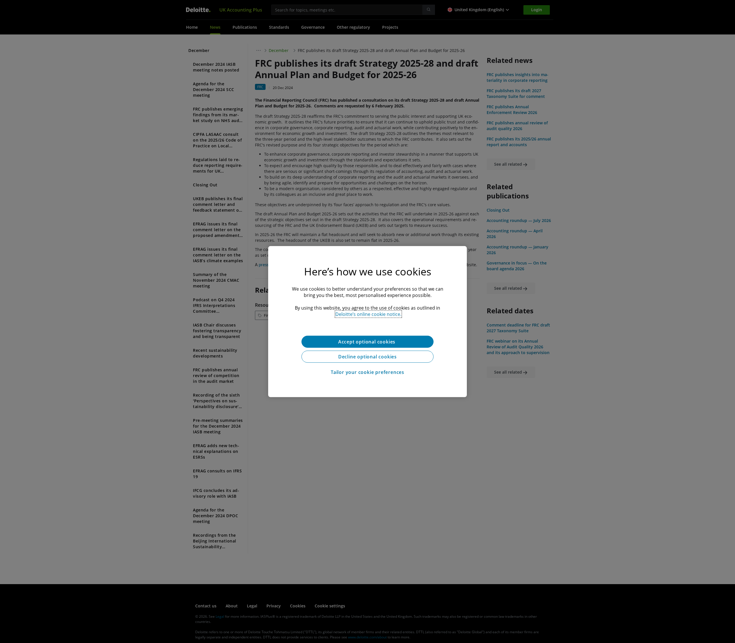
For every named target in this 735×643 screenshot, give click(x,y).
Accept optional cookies (367, 341)
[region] (367, 321)
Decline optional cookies (367, 356)
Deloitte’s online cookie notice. (368, 314)
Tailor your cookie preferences (367, 372)
